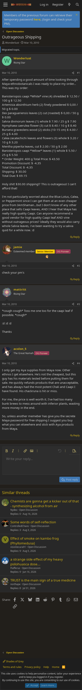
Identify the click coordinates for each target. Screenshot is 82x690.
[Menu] (5, 5)
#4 (78, 363)
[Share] (73, 73)
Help (46, 667)
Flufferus (15, 568)
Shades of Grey (14, 661)
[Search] (77, 4)
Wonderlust (12, 42)
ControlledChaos (19, 526)
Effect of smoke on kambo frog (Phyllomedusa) (34, 540)
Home (55, 667)
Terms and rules (12, 667)
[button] (7, 451)
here (37, 19)
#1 (78, 72)
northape (15, 584)
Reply (76, 237)
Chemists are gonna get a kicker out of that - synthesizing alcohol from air (44, 503)
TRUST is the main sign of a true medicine (43, 580)
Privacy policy (32, 667)
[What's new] (69, 4)
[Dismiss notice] (76, 15)
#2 (78, 265)
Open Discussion (28, 510)
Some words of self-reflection (33, 522)
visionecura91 (18, 547)
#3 (78, 304)
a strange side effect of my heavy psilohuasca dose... (36, 561)
